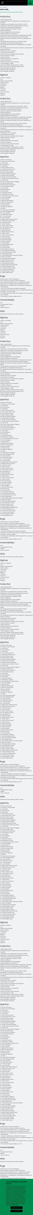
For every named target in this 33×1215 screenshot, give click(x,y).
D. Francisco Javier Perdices (7, 161)
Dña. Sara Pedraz (5, 164)
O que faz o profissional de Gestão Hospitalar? (13, 288)
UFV (1, 303)
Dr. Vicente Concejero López (8, 268)
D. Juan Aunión (4, 188)
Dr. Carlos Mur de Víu (5, 222)
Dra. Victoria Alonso (5, 216)
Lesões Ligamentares (6, 19)
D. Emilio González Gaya (6, 183)
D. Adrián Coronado (5, 241)
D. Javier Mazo (4, 180)
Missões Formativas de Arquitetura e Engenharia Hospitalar (16, 35)
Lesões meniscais (5, 57)
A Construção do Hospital (7, 52)
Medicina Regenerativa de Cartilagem (10, 32)
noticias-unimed (4, 92)
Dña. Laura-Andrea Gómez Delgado (9, 181)
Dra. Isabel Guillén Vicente (7, 271)
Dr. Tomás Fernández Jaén (7, 266)
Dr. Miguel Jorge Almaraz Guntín (8, 219)
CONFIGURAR (16, 1210)
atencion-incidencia (5, 78)
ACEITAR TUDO (16, 1207)
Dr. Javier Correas (5, 236)
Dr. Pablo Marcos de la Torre (7, 221)
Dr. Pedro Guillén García (6, 272)
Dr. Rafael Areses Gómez (7, 172)
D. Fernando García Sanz (6, 244)
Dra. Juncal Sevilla (5, 217)
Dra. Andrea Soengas (6, 239)
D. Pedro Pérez (4, 191)
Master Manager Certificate (7, 69)
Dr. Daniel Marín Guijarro (6, 214)
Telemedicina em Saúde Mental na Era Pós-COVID (13, 24)
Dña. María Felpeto (5, 189)
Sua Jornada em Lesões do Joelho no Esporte (12, 280)
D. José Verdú (4, 163)
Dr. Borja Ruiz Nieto (5, 230)
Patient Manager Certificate (8, 68)
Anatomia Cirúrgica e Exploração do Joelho (11, 65)
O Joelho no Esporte (5, 60)
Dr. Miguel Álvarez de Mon (7, 232)
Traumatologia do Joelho (7, 63)
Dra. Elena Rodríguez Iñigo (7, 211)
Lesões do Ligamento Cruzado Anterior (10, 29)
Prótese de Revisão (5, 30)
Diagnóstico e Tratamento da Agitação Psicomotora (14, 26)
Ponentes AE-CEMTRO (6, 206)
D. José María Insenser (6, 192)
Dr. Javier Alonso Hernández (7, 210)
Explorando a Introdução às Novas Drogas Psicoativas (14, 283)
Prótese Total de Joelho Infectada (9, 62)
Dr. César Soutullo (5, 224)
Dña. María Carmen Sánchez (7, 185)
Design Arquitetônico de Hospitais (9, 58)
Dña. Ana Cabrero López (6, 170)
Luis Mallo (2, 208)
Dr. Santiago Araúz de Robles (8, 258)
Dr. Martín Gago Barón (6, 253)
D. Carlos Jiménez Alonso (7, 167)
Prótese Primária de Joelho (7, 55)
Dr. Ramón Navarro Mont (6, 261)
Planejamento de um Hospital (8, 51)
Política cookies (4, 82)
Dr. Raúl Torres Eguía (5, 257)
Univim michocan (4, 307)
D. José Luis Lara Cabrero (7, 235)
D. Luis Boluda (4, 166)
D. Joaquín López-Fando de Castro (9, 178)
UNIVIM (2, 306)
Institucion (3, 90)
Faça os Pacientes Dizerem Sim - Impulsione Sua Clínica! (15, 282)
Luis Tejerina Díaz (4, 205)
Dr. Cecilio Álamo (4, 233)
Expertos (2, 95)
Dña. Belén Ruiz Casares (6, 194)
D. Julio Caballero (4, 243)
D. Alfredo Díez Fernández (7, 175)
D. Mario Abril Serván (5, 238)
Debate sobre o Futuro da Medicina (9, 279)
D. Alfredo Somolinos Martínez (8, 177)
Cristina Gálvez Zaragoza (7, 249)
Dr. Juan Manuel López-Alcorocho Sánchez (11, 255)
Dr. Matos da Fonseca (6, 159)
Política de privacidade (6, 81)
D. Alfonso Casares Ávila (6, 202)
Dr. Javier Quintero (5, 247)
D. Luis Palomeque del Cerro (7, 250)
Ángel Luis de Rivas (5, 203)
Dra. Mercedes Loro (5, 228)
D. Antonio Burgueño (5, 197)
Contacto (3, 88)
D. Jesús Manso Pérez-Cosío (7, 169)
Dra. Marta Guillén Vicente (7, 260)
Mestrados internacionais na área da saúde (11, 314)
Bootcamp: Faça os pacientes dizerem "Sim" (12, 66)
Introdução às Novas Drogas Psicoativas (10, 27)
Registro (2, 87)
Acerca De (3, 85)
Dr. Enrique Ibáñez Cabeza (7, 263)
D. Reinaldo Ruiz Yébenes (6, 200)
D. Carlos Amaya (4, 199)
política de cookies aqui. (12, 1205)
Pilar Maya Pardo (4, 246)
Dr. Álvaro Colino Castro (6, 225)
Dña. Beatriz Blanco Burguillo (8, 174)
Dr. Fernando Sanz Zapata (7, 269)
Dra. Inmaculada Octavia (6, 227)
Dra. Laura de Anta (5, 213)
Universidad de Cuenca (6, 304)
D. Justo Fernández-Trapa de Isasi (9, 196)
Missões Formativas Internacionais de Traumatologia (14, 37)
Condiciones (3, 84)
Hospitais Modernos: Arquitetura (8, 33)
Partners (2, 93)
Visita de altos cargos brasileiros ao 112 (10, 296)
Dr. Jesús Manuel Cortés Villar (8, 252)
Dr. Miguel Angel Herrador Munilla (8, 264)
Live (1, 79)
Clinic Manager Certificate (7, 71)
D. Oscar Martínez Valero (6, 186)
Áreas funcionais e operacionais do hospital (11, 54)
